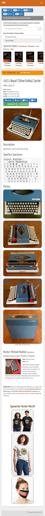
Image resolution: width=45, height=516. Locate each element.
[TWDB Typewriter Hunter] (22, 421)
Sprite (18, 72)
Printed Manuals (22, 46)
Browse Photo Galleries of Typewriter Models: (13, 33)
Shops (12, 49)
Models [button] (17, 10)
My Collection (24, 356)
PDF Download (7, 65)
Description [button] (9, 100)
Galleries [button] (28, 10)
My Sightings (31, 356)
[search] (22, 37)
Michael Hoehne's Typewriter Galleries (11, 356)
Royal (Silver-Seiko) (11, 72)
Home (4, 72)
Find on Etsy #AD (23, 104)
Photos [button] (25, 100)
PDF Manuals (31, 46)
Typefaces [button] (8, 14)
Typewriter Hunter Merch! (22, 406)
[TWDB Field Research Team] (22, 490)
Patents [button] (19, 14)
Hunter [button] (18, 100)
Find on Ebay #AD (11, 104)
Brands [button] (7, 10)
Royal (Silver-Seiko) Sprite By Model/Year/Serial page (25, 391)
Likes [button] (34, 100)
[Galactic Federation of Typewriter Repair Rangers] (22, 454)
